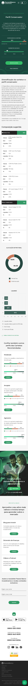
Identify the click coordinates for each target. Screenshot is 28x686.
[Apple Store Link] (7, 619)
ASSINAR (14, 602)
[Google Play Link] (20, 619)
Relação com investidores (7, 670)
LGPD (3, 673)
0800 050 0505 (14, 628)
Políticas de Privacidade (6, 674)
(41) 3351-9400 (17, 492)
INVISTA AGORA (14, 63)
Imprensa (3, 668)
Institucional (4, 665)
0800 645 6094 (14, 640)
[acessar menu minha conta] (23, 3)
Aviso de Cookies (5, 671)
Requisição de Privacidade (7, 676)
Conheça (8, 377)
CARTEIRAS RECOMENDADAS (14, 13)
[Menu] (18, 3)
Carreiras (3, 667)
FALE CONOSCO (14, 68)
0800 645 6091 (14, 634)
